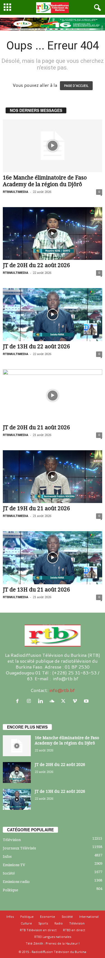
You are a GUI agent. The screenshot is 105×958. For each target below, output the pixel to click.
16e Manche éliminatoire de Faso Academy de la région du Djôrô (45, 181)
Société (9, 873)
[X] (64, 701)
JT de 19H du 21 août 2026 (36, 508)
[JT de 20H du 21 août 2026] (52, 395)
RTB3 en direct (74, 930)
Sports (43, 923)
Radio (58, 923)
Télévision (12, 840)
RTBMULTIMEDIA (15, 192)
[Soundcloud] (53, 701)
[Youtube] (87, 701)
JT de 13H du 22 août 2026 (36, 346)
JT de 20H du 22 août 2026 (36, 265)
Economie (47, 916)
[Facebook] (18, 701)
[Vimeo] (76, 701)
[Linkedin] (41, 701)
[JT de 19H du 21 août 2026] (52, 476)
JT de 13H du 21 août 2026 (36, 589)
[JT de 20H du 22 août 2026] (52, 233)
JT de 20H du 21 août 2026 (36, 427)
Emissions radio (16, 882)
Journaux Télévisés (19, 848)
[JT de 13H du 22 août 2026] (52, 314)
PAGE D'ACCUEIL (76, 85)
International (89, 916)
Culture (26, 923)
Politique (10, 890)
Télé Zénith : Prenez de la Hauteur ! (53, 943)
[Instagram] (30, 701)
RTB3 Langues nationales (52, 937)
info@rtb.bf (62, 690)
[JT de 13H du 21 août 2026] (52, 557)
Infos (7, 856)
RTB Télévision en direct (38, 930)
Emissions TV (14, 865)
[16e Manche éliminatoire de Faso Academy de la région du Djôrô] (52, 145)
